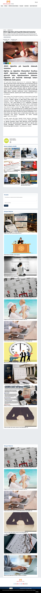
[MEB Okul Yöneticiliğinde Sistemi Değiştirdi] (29, 165)
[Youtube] (23, 584)
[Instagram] (19, 584)
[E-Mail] (10, 142)
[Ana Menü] (36, 2)
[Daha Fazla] (10, 63)
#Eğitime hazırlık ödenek (7, 37)
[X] (16, 584)
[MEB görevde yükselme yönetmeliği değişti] (12, 165)
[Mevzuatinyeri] (8, 2)
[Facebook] (14, 584)
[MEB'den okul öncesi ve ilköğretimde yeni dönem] (12, 152)
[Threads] (27, 584)
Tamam (37, 591)
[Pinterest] (18, 584)
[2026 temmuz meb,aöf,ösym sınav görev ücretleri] (29, 152)
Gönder (6, 205)
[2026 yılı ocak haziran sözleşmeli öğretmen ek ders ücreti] (29, 178)
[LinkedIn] (21, 584)
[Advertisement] (20, 15)
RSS (11, 588)
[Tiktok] (25, 584)
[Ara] (35, 2)
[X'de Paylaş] (6, 63)
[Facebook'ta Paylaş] (4, 63)
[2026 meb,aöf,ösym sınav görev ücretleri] (12, 178)
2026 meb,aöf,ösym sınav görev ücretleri (12, 184)
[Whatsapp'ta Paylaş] (8, 63)
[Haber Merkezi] (6, 140)
